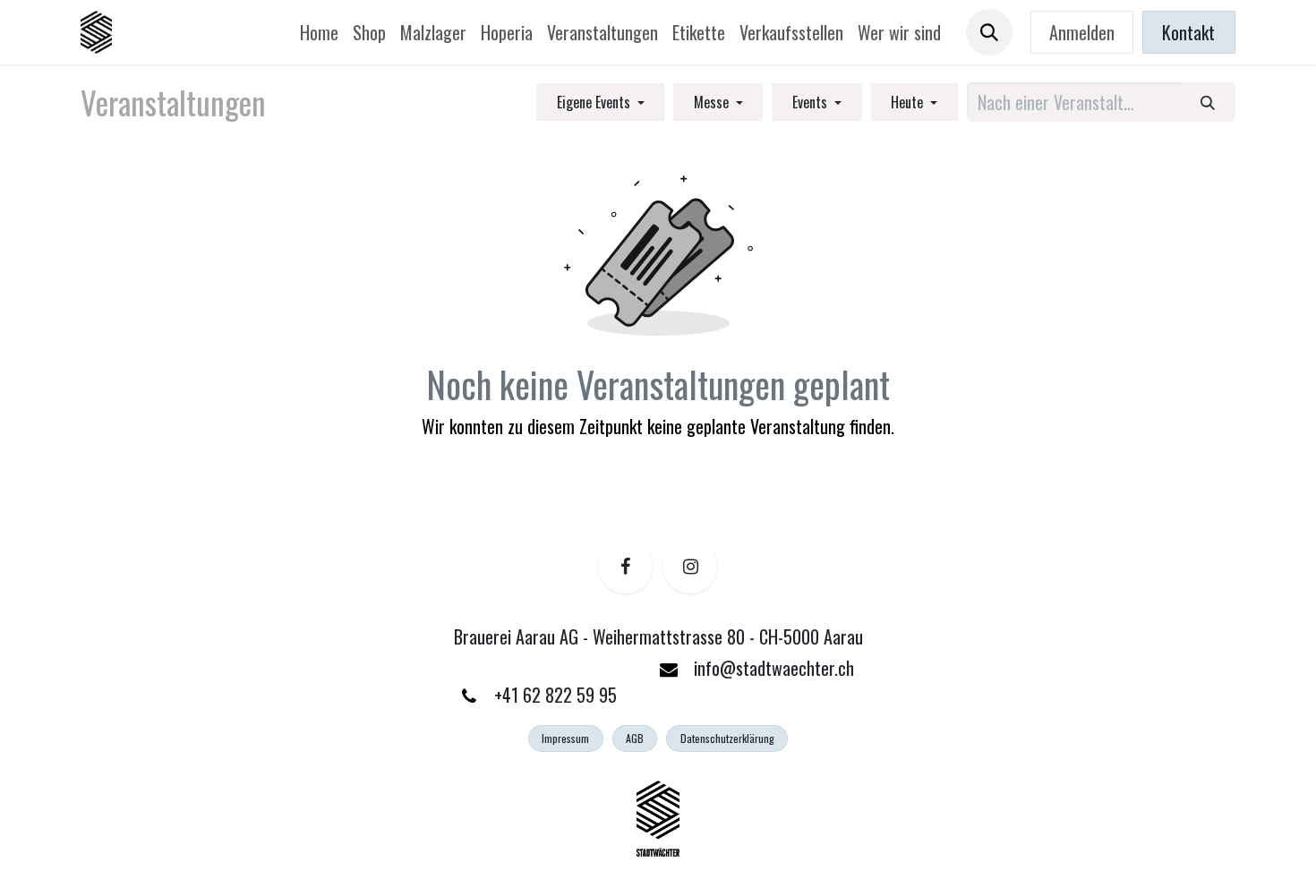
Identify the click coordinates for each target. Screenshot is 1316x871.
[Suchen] (1208, 102)
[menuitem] (319, 32)
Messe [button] (713, 102)
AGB (635, 738)
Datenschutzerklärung (727, 738)
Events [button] (811, 102)
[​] (626, 566)
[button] (989, 32)
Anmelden (1082, 32)
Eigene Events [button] (595, 102)
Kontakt (1188, 32)
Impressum (565, 738)
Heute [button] (909, 102)
